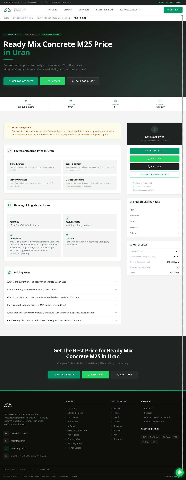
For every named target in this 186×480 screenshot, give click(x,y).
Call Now (156, 166)
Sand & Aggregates (130, 9)
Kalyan (116, 421)
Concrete (84, 9)
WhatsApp (54, 81)
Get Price (175, 10)
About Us (148, 408)
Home (6, 18)
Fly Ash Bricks (74, 447)
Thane (116, 412)
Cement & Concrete (23, 18)
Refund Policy (45, 469)
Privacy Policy (8, 469)
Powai (116, 434)
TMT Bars (52, 9)
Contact (148, 412)
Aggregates (73, 434)
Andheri (117, 430)
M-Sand (71, 426)
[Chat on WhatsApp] (180, 472)
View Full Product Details (155, 174)
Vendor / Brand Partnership (157, 417)
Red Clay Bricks (75, 443)
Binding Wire (74, 439)
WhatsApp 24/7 (17, 448)
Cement (68, 9)
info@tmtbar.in (33, 2)
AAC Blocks (73, 421)
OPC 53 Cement (75, 412)
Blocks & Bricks (104, 9)
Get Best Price (156, 151)
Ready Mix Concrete (77, 430)
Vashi (116, 417)
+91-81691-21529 (12, 2)
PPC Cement (73, 417)
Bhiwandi (118, 439)
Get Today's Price (22, 81)
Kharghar (118, 426)
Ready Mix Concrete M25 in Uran (53, 18)
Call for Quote (85, 81)
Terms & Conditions (26, 469)
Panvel (116, 408)
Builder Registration (154, 421)
